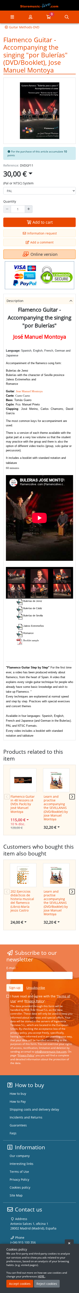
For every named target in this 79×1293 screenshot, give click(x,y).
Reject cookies (46, 1284)
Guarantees (18, 1125)
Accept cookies (20, 1284)
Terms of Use (19, 1172)
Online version (43, 254)
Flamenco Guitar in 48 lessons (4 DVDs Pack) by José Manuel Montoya (23, 804)
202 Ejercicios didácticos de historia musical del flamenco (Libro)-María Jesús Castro (22, 900)
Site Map (16, 1195)
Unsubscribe (35, 988)
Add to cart (42, 222)
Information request (41, 233)
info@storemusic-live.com (50, 1051)
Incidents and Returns (26, 1117)
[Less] (7, 209)
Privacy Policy (34, 1001)
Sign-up (14, 988)
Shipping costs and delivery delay (34, 1109)
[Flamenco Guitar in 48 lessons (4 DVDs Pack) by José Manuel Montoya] (23, 780)
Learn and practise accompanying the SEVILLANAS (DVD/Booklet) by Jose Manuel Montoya (56, 807)
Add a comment (41, 242)
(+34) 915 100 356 (23, 1242)
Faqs (13, 1133)
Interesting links (21, 1164)
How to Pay (18, 1101)
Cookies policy (20, 1187)
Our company (20, 1156)
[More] (28, 209)
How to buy (18, 1093)
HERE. (41, 1276)
